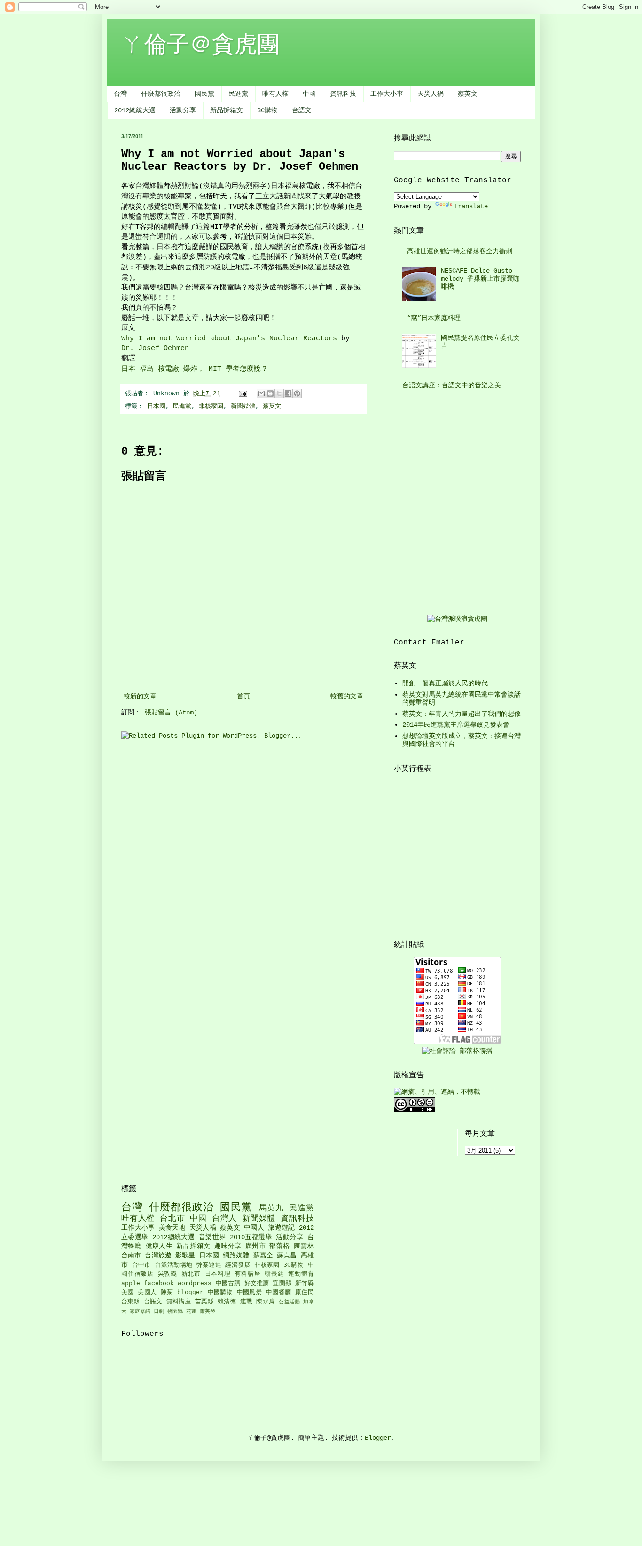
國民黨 (204, 94)
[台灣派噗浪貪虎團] (457, 619)
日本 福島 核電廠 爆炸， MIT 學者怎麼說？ (194, 369)
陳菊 (167, 1292)
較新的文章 (140, 696)
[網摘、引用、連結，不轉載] (437, 1092)
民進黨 (238, 94)
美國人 (147, 1292)
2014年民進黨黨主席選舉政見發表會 (455, 725)
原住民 (304, 1292)
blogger (190, 1292)
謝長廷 (274, 1274)
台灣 (120, 94)
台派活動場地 (173, 1265)
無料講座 (178, 1302)
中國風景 (249, 1292)
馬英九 (271, 1208)
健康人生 (159, 1246)
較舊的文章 (346, 696)
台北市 (172, 1218)
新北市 (191, 1274)
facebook (159, 1283)
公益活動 (289, 1302)
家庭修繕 (140, 1311)
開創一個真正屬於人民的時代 (445, 683)
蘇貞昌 (287, 1255)
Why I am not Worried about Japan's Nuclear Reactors (229, 338)
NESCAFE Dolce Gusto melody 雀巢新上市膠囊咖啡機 (480, 278)
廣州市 (255, 1246)
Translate (471, 206)
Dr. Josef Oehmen (155, 348)
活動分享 (183, 110)
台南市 (131, 1255)
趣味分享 (228, 1246)
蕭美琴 (207, 1311)
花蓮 (191, 1311)
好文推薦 (256, 1283)
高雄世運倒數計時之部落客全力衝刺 (459, 251)
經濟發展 (237, 1265)
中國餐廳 (278, 1292)
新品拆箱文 (226, 110)
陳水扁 (265, 1302)
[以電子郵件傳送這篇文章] (261, 393)
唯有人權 (275, 94)
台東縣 (130, 1302)
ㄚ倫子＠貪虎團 (200, 45)
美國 (127, 1292)
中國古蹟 (228, 1283)
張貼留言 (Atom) (171, 712)
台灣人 (224, 1218)
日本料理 (218, 1274)
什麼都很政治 (160, 94)
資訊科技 (343, 94)
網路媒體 (236, 1255)
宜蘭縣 (282, 1283)
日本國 (156, 406)
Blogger (378, 1438)
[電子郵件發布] (243, 394)
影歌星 (185, 1255)
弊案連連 (208, 1265)
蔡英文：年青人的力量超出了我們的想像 (461, 714)
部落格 (279, 1246)
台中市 (141, 1265)
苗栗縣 (204, 1302)
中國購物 (220, 1292)
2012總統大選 (135, 110)
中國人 (254, 1228)
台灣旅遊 (158, 1255)
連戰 (246, 1302)
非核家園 (211, 406)
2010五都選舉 (251, 1237)
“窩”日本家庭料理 (434, 318)
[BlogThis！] (270, 393)
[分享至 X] (279, 393)
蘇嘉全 (263, 1255)
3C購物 (267, 110)
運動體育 (300, 1274)
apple (130, 1283)
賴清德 (227, 1302)
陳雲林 (304, 1246)
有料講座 (247, 1274)
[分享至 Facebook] (288, 393)
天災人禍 (430, 94)
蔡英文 (468, 94)
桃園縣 (175, 1311)
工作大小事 (386, 94)
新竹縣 (304, 1283)
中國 (309, 94)
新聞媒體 (243, 406)
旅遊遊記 (281, 1228)
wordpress (194, 1283)
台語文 (302, 110)
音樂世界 (212, 1237)
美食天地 (172, 1228)
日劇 (159, 1311)
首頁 (243, 696)
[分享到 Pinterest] (297, 393)
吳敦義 (167, 1274)
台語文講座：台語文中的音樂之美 (451, 385)
